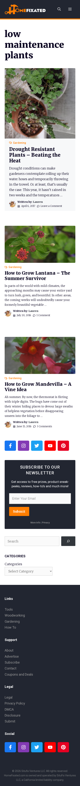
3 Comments (44, 426)
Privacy (46, 522)
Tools (9, 609)
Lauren (38, 202)
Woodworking (15, 615)
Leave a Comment (51, 206)
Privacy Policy (15, 703)
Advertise (12, 656)
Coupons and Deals (19, 674)
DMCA (9, 709)
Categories (13, 564)
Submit (19, 511)
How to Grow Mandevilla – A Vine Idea (38, 386)
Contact (10, 668)
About (9, 650)
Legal (8, 697)
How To (10, 627)
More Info (35, 522)
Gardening (19, 142)
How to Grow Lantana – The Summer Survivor (37, 275)
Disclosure (12, 715)
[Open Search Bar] (59, 9)
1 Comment (43, 315)
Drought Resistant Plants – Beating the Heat (34, 155)
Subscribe (12, 662)
